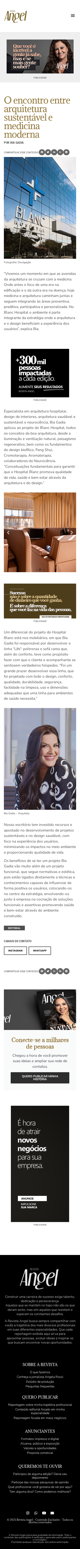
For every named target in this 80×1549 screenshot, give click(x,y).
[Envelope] (52, 1513)
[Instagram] (28, 1513)
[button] (73, 15)
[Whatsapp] (36, 1513)
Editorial (14, 928)
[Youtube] (44, 1513)
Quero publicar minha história (40, 1077)
